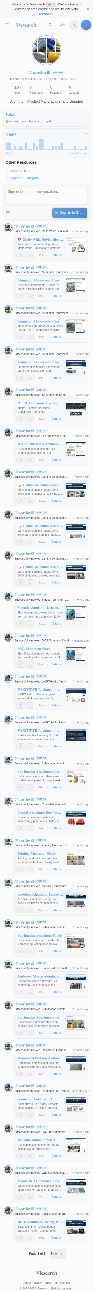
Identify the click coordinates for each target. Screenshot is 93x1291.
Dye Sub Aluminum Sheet (57, 1132)
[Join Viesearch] (62, 25)
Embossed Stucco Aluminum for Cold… (66, 968)
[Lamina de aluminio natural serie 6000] (75, 531)
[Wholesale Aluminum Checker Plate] (75, 1186)
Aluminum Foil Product (55, 1091)
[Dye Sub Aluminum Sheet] (75, 1145)
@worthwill (24, 226)
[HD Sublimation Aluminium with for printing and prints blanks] (75, 449)
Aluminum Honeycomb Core (59, 313)
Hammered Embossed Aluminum (62, 1050)
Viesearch (26, 25)
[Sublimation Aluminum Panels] (75, 941)
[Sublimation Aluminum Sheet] (75, 777)
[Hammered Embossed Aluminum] (75, 1063)
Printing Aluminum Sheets (57, 845)
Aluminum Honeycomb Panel (59, 272)
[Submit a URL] (86, 25)
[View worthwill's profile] (8, 227)
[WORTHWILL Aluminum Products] (75, 695)
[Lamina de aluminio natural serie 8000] (75, 490)
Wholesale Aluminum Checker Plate (64, 1172)
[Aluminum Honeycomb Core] (75, 326)
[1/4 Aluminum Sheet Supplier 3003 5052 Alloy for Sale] (75, 408)
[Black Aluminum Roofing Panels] (75, 1227)
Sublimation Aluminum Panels (60, 927)
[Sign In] (74, 25)
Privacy (37, 1282)
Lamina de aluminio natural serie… (63, 476)
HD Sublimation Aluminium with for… (64, 436)
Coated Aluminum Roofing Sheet (62, 804)
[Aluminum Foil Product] (75, 1104)
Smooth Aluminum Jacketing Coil (62, 599)
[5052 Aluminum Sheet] (75, 654)
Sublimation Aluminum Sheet (59, 763)
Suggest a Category (23, 178)
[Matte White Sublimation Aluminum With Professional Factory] (75, 244)
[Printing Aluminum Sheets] (75, 859)
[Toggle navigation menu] (7, 25)
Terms (47, 1282)
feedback (46, 14)
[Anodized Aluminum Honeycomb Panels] (75, 899)
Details (56, 255)
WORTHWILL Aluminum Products (62, 681)
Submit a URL (18, 171)
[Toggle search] (50, 25)
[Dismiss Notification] (88, 9)
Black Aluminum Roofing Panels (61, 1213)
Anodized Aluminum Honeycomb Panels (66, 886)
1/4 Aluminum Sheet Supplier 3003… (64, 395)
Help (55, 1282)
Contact (65, 1282)
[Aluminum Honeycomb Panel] (75, 285)
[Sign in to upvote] (20, 255)
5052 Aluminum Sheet (55, 640)
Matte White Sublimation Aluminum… (64, 231)
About (27, 1282)
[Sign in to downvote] (30, 255)
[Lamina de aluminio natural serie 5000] (75, 572)
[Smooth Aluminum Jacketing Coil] (75, 613)
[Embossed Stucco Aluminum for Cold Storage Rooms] (75, 981)
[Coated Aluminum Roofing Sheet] (75, 818)
